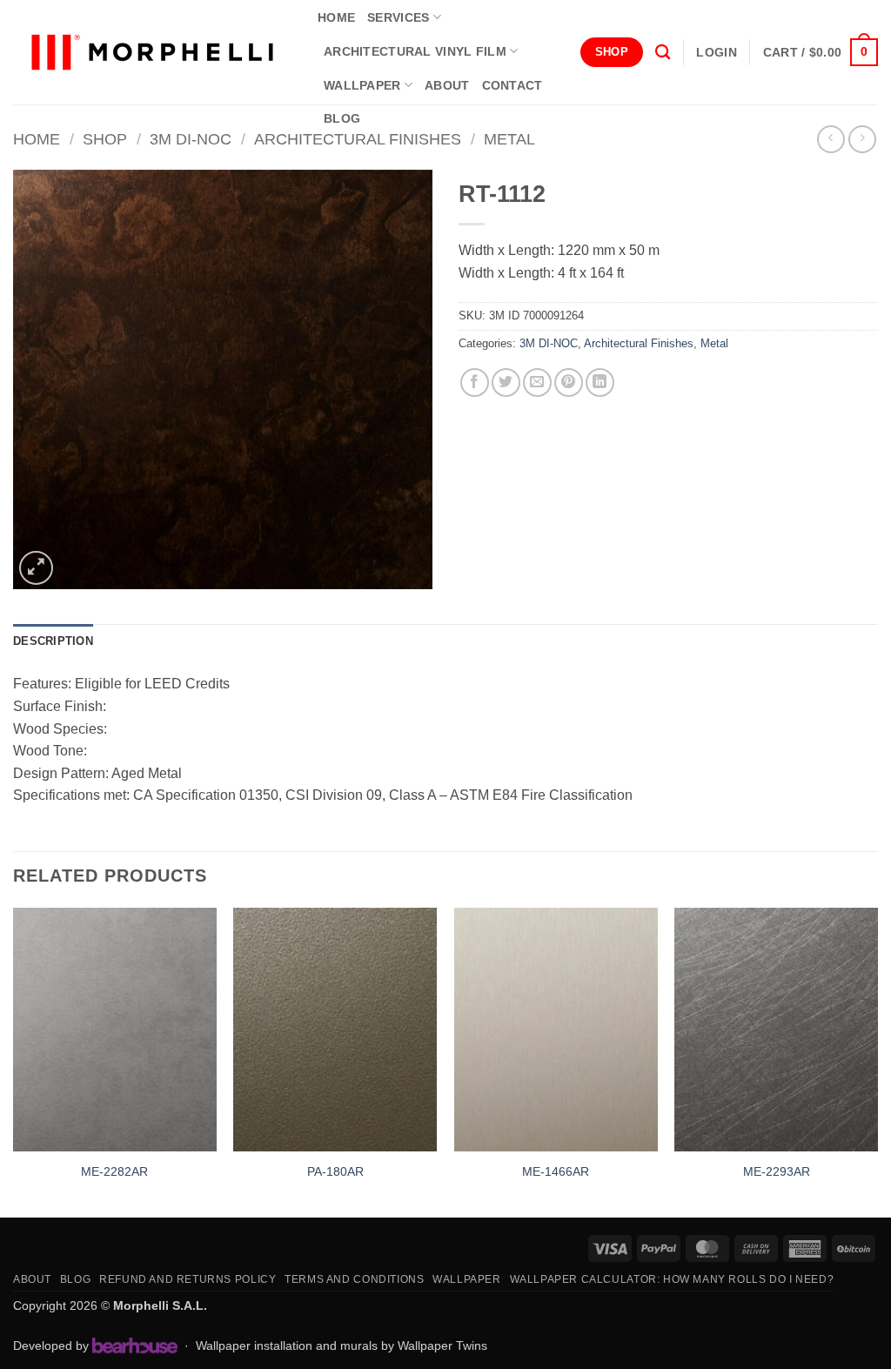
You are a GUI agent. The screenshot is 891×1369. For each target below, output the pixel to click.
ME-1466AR (555, 1171)
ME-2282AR (114, 1171)
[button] (716, 52)
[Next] (877, 1061)
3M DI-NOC (190, 139)
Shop (105, 139)
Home (36, 139)
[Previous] (14, 1061)
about (447, 85)
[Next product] (830, 138)
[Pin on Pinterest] (568, 382)
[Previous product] (861, 138)
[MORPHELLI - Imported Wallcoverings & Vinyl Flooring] (152, 53)
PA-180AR (335, 1171)
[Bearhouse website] (135, 1345)
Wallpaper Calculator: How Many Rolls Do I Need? (672, 1279)
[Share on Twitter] (506, 382)
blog (342, 118)
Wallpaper (362, 85)
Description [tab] (53, 641)
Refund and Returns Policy (187, 1279)
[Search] (662, 52)
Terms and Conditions (354, 1279)
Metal (509, 139)
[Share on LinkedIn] (600, 382)
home (336, 17)
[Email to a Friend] (537, 382)
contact (512, 85)
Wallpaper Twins (442, 1345)
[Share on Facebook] (474, 382)
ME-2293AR (776, 1171)
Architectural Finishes (357, 139)
